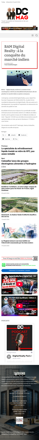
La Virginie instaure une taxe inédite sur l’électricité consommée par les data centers (17, 242)
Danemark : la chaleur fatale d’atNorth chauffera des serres (18, 215)
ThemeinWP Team (21, 434)
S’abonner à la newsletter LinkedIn (19, 270)
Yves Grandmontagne (10, 64)
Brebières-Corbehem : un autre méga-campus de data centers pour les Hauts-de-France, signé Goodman (18, 188)
